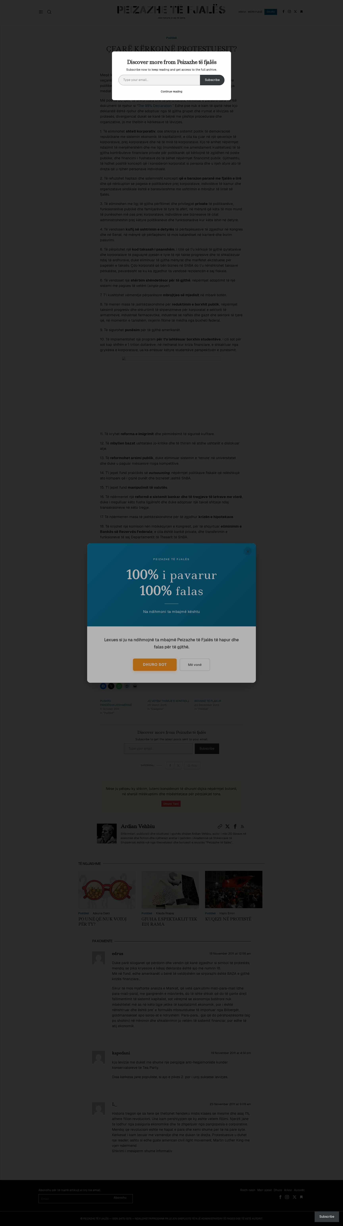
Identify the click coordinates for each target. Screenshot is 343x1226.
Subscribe (212, 80)
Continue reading (171, 91)
